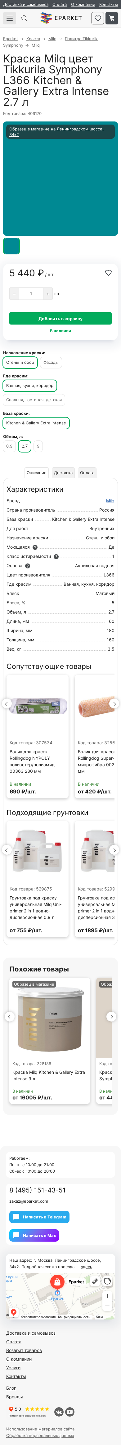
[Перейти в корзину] (111, 18)
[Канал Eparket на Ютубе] (69, 1412)
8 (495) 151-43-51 (37, 1190)
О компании (83, 4)
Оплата (59, 4)
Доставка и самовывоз (25, 4)
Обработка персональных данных (40, 1435)
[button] (7, 703)
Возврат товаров (24, 1350)
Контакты (108, 4)
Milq (110, 500)
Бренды (14, 1396)
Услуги (13, 1367)
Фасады (51, 362)
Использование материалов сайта (40, 1428)
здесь (86, 1266)
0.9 (9, 446)
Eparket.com (61, 18)
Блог (11, 1388)
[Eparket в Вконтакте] (59, 1412)
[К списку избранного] (98, 18)
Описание (37, 472)
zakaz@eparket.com (28, 1201)
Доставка (63, 472)
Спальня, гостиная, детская (34, 399)
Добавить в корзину (60, 318)
